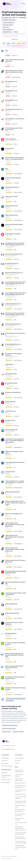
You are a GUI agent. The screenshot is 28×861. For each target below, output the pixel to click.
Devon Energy (8, 375)
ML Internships (5, 763)
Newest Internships (19, 758)
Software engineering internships (9, 725)
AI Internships (4, 760)
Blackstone (7, 149)
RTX (6, 393)
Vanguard (7, 384)
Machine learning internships (8, 728)
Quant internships (6, 731)
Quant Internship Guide (20, 783)
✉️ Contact (22, 3)
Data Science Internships (7, 766)
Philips (6, 412)
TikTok (6, 62)
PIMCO (6, 365)
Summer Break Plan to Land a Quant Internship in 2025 (20, 847)
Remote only (14, 39)
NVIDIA (6, 645)
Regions (7, 595)
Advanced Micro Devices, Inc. (11, 305)
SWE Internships (5, 758)
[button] (14, 23)
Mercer (6, 51)
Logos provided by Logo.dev (7, 858)
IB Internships (4, 772)
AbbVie (6, 443)
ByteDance (7, 658)
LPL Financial (8, 160)
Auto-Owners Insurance (10, 431)
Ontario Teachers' (9, 235)
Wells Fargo (7, 574)
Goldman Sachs (8, 454)
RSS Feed (17, 763)
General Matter (8, 625)
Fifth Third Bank (8, 483)
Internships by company (18, 731)
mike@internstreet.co (10, 749)
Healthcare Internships (6, 779)
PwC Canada (8, 82)
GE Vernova (7, 169)
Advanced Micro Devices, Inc (11, 246)
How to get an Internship (20, 794)
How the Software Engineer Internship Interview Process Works (20, 828)
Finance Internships (6, 782)
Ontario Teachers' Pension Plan (11, 140)
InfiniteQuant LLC (9, 634)
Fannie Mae (7, 473)
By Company (18, 760)
